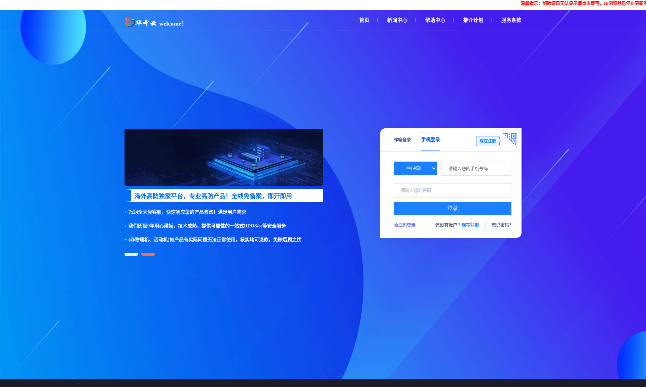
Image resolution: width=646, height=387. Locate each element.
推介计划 (473, 20)
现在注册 (470, 224)
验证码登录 (405, 224)
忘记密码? (501, 224)
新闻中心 (397, 20)
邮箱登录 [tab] (402, 139)
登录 (452, 208)
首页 (364, 20)
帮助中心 (435, 20)
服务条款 (511, 20)
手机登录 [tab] (430, 139)
